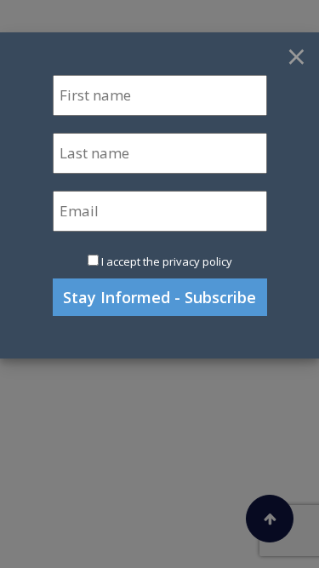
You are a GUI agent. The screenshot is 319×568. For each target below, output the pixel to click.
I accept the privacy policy (166, 261)
